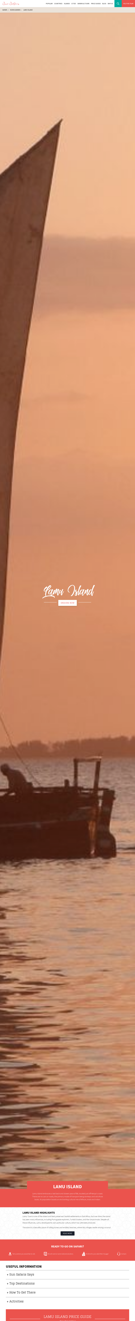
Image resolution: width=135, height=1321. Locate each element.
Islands (67, 4)
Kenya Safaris (15, 10)
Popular (49, 4)
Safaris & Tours (83, 4)
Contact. (123, 1254)
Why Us (110, 4)
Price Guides (96, 4)
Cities (73, 4)
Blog (104, 4)
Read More (67, 1233)
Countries (58, 4)
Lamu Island (28, 10)
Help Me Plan (128, 4)
